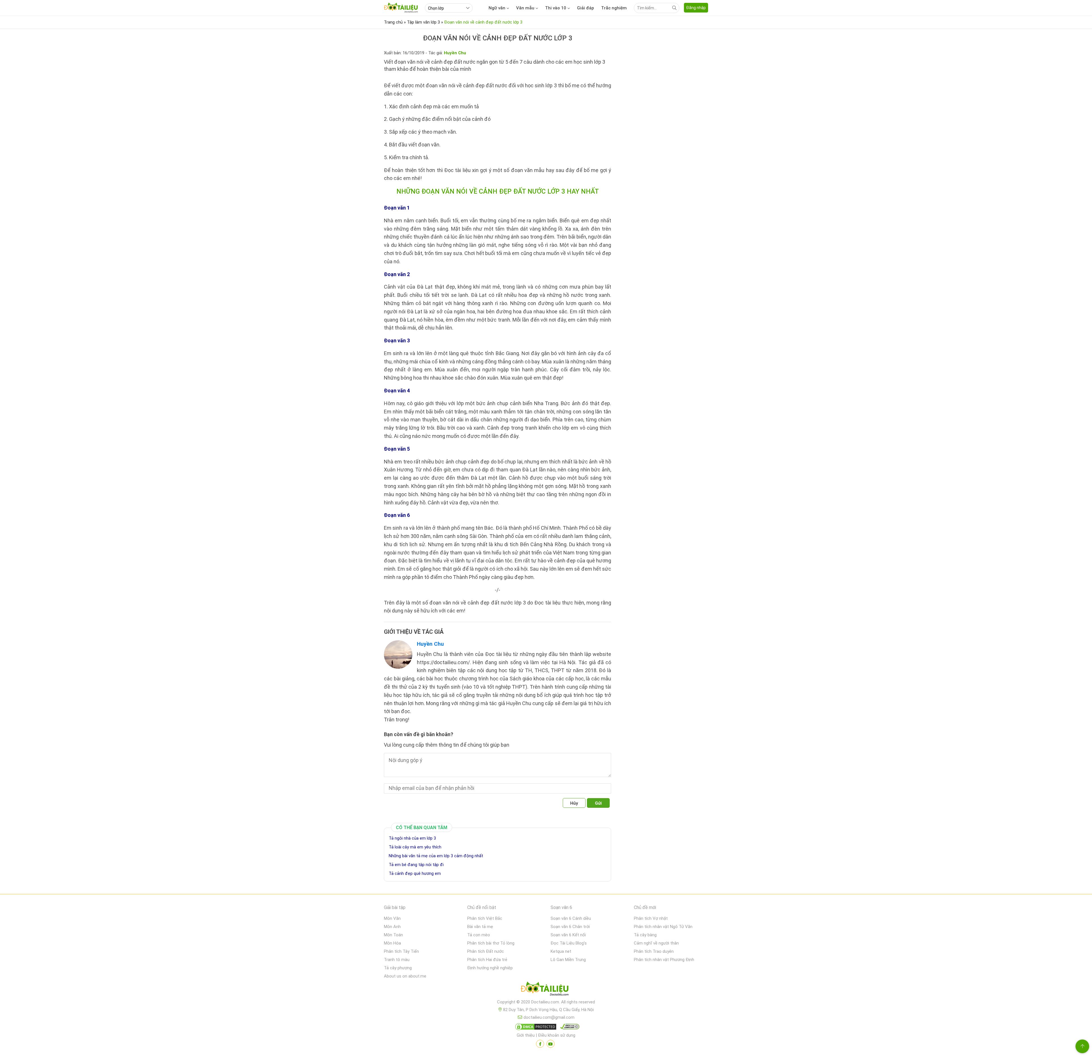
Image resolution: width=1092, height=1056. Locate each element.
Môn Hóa (392, 943)
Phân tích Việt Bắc (484, 918)
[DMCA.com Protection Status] (534, 1027)
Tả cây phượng (398, 967)
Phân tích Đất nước (485, 951)
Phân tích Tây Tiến (401, 951)
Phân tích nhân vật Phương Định (664, 959)
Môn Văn (392, 918)
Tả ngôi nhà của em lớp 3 (412, 838)
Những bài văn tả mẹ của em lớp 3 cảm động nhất (436, 855)
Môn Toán (393, 934)
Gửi (598, 803)
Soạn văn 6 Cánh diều (571, 918)
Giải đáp (585, 8)
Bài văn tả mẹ (480, 926)
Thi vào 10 (555, 8)
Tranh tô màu (397, 959)
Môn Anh (392, 926)
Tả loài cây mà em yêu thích (415, 847)
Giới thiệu (526, 1035)
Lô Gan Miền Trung (568, 959)
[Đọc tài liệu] (540, 1044)
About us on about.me (405, 976)
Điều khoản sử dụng (556, 1035)
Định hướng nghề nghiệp (490, 967)
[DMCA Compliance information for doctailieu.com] (568, 1027)
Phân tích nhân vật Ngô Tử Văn (663, 926)
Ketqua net (561, 951)
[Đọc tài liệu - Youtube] (551, 1044)
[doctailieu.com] (546, 989)
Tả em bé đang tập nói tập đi (416, 864)
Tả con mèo (478, 934)
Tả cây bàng (645, 934)
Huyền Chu (430, 644)
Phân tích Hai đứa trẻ (487, 959)
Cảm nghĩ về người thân (656, 943)
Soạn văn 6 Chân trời (570, 926)
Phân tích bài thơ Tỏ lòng (490, 943)
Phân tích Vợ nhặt (651, 918)
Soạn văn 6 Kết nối (568, 934)
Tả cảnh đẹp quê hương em (415, 873)
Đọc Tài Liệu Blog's (569, 943)
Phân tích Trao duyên (654, 951)
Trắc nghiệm (614, 8)
